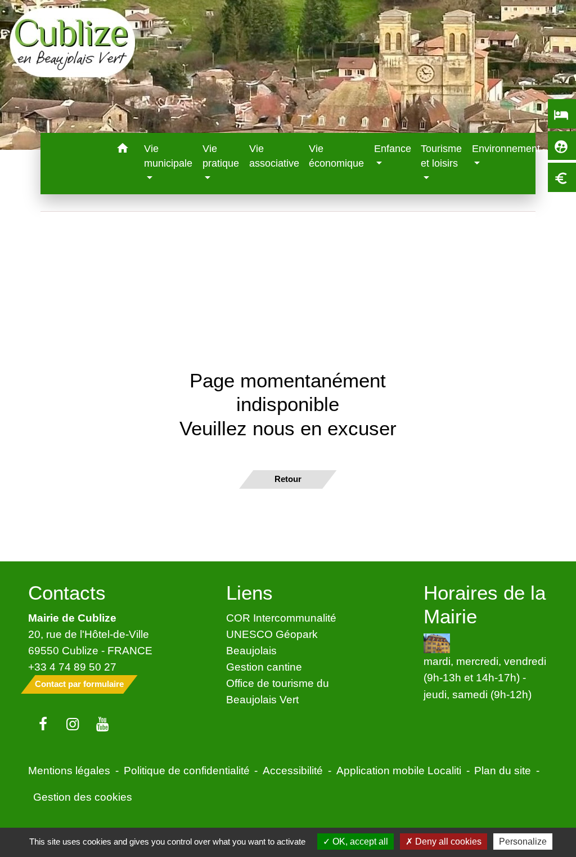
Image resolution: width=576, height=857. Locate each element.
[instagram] (73, 725)
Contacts (67, 593)
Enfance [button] (392, 148)
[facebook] (43, 725)
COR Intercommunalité (281, 617)
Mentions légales (69, 770)
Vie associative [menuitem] (274, 156)
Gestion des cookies (82, 797)
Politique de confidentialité (187, 770)
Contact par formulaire (79, 684)
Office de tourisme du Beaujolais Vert (277, 691)
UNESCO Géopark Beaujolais (272, 642)
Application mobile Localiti (398, 770)
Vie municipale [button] (168, 156)
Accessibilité (293, 770)
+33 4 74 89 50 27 (72, 666)
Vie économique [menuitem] (336, 156)
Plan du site (502, 770)
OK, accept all (359, 841)
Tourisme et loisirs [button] (441, 156)
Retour (288, 479)
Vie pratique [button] (220, 156)
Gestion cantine (264, 666)
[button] (122, 150)
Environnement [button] (506, 148)
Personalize (523, 841)
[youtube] (103, 725)
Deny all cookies (447, 841)
